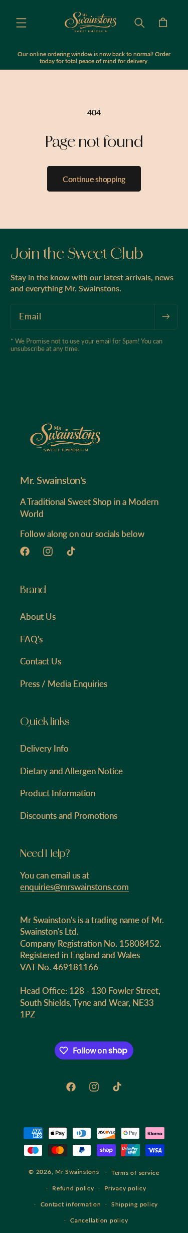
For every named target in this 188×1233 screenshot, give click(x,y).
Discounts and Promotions (68, 815)
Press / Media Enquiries (63, 683)
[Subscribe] (165, 316)
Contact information (71, 1204)
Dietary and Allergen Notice (71, 771)
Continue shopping (94, 179)
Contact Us (40, 661)
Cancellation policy (99, 1220)
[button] (21, 22)
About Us (38, 616)
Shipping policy (134, 1204)
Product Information (57, 793)
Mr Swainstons (77, 1171)
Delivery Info (44, 748)
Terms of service (135, 1172)
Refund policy (73, 1188)
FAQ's (31, 639)
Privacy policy (125, 1188)
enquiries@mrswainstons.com (74, 887)
